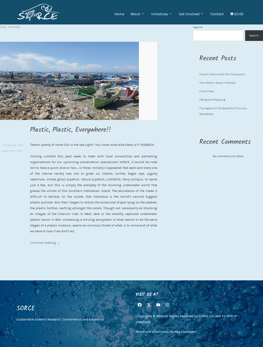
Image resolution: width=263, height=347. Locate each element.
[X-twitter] (149, 305)
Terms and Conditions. (152, 332)
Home (119, 14)
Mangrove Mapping (212, 99)
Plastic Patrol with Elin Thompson (222, 74)
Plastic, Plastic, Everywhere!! (70, 130)
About (135, 14)
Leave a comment (12, 150)
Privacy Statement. (183, 332)
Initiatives (159, 14)
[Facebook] (140, 305)
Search (198, 27)
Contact (217, 14)
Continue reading (45, 243)
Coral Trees (206, 91)
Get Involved (189, 14)
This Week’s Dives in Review (217, 83)
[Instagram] (167, 305)
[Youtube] (158, 305)
